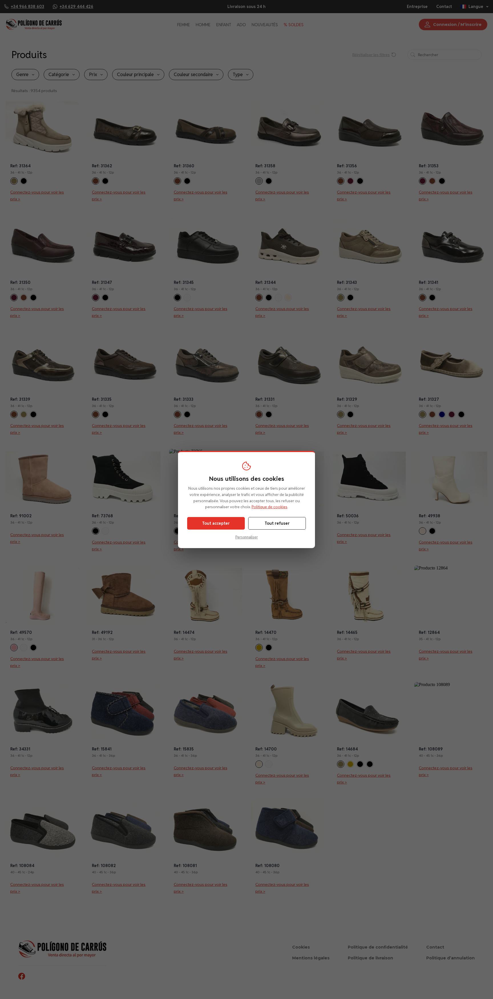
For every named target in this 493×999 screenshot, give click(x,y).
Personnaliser (246, 537)
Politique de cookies (269, 506)
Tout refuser (277, 523)
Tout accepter (216, 523)
